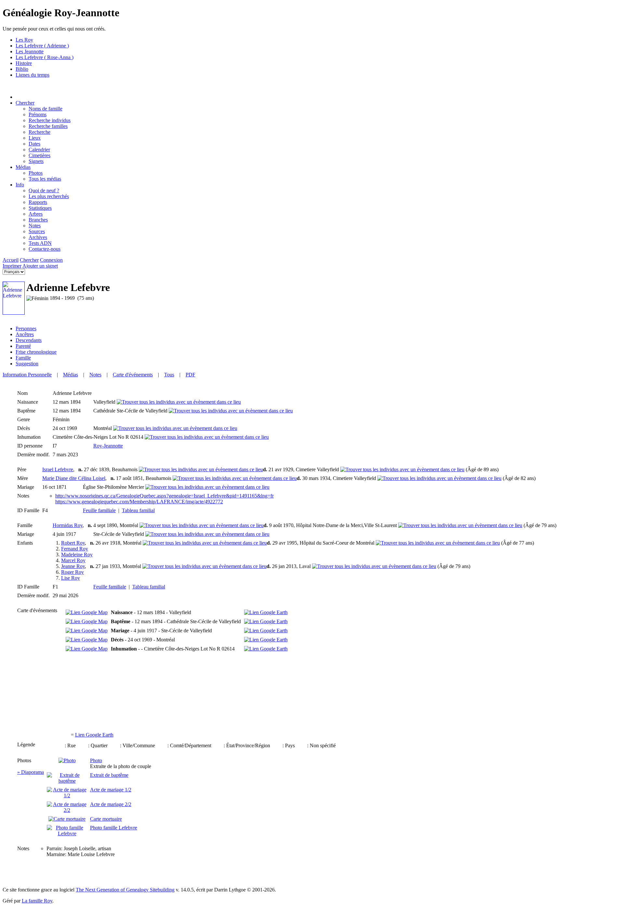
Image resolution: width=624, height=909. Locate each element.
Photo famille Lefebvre (113, 827)
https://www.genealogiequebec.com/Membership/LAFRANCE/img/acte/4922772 (139, 501)
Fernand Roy (74, 548)
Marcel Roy (73, 560)
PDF (190, 374)
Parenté (23, 346)
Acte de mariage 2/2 (110, 804)
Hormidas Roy (68, 525)
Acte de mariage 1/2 (110, 789)
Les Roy (24, 40)
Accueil (11, 260)
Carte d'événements (133, 374)
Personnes (26, 328)
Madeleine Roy (77, 554)
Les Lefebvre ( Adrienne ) (42, 45)
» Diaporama (30, 772)
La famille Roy (37, 900)
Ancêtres (25, 334)
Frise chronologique (36, 352)
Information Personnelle (27, 374)
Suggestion (27, 363)
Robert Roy (73, 543)
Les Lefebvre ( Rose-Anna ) (44, 57)
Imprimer (12, 266)
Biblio (22, 69)
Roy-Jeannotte (108, 445)
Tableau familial (138, 510)
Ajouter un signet (40, 266)
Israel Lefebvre (57, 469)
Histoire (24, 63)
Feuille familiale (99, 510)
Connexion (51, 260)
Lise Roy (70, 578)
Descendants (29, 340)
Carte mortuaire (106, 819)
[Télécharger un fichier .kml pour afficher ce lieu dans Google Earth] (266, 612)
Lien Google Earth (94, 735)
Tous (169, 374)
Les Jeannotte (30, 51)
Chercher (25, 103)
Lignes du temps (32, 75)
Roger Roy (72, 572)
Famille (23, 357)
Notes (95, 374)
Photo (96, 760)
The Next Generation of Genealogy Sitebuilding (125, 889)
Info (20, 184)
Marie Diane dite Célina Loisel (73, 478)
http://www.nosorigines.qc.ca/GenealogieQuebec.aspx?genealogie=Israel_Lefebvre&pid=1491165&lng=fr (164, 496)
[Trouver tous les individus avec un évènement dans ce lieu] (179, 402)
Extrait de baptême (109, 775)
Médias (23, 167)
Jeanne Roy (73, 566)
